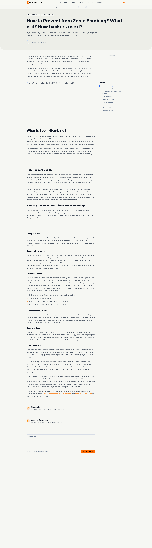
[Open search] (119, 2)
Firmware (82, 7)
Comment (29, 433)
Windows (99, 2)
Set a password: (107, 96)
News (60, 2)
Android (66, 2)
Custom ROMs (74, 7)
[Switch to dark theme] (123, 2)
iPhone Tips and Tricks (51, 394)
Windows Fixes (99, 7)
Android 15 (40, 7)
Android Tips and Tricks (83, 394)
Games (73, 2)
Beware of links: (107, 107)
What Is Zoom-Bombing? (107, 86)
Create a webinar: (108, 110)
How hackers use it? (107, 89)
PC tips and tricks (65, 394)
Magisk (56, 7)
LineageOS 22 (48, 7)
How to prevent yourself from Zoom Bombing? (111, 92)
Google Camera (64, 7)
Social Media (90, 2)
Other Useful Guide (33, 14)
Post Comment (89, 451)
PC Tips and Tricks (47, 14)
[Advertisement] (61, 161)
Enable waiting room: (108, 99)
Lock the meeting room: (109, 105)
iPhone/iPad (81, 2)
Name (28, 425)
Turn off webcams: (108, 102)
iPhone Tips (90, 7)
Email (63, 425)
